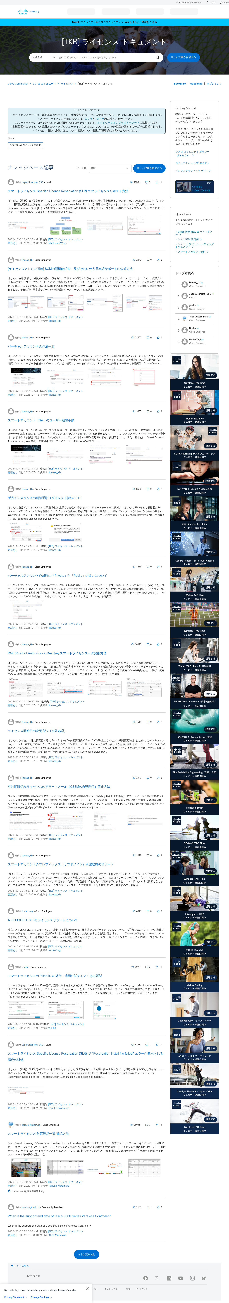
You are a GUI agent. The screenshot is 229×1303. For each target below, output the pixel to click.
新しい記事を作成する (183, 57)
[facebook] (145, 1278)
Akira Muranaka (57, 1235)
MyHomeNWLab (57, 243)
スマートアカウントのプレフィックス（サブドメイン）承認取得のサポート (61, 864)
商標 (128, 1289)
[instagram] (192, 1278)
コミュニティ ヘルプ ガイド (191, 163)
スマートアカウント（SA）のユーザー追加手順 (41, 420)
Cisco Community (18, 84)
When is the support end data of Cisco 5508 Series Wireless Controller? (59, 1216)
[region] (46, 1293)
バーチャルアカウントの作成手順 (31, 346)
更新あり (13, 243)
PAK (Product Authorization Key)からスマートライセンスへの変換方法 (57, 653)
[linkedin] (169, 1278)
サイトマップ (141, 1289)
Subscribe (196, 84)
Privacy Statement (14, 1297)
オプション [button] (213, 84)
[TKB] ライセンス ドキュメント (65, 239)
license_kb (54, 321)
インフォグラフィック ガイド (192, 171)
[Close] (87, 1288)
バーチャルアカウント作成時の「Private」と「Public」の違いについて (57, 575)
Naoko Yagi (54, 950)
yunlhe (52, 1028)
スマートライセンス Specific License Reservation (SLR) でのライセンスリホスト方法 (68, 191)
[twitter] (157, 1278)
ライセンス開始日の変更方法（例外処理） (37, 731)
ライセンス (67, 84)
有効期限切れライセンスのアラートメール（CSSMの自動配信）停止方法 (59, 786)
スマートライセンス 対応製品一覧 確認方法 (38, 1133)
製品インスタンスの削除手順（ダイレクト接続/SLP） (45, 498)
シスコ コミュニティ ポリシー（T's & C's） (192, 153)
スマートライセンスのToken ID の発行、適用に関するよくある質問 (55, 976)
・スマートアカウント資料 (190, 252)
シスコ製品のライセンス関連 (24, 145)
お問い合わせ (33, 1276)
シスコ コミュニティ (44, 84)
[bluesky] (203, 1278)
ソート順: (81, 168)
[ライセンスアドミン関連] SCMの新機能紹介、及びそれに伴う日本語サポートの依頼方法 (70, 268)
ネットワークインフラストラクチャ (118, 123)
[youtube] (180, 1278)
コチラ (89, 119)
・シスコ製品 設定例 (187, 239)
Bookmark (180, 84)
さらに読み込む (86, 1254)
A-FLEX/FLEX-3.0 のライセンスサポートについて (43, 920)
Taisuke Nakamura (58, 1108)
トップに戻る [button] (21, 1266)
